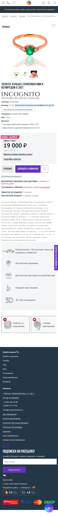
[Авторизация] (49, 3)
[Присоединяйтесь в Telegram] (9, 475)
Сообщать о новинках (27, 169)
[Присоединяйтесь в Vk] (4, 475)
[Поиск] (55, 3)
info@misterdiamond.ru (13, 410)
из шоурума (45, 187)
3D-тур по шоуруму (29, 307)
